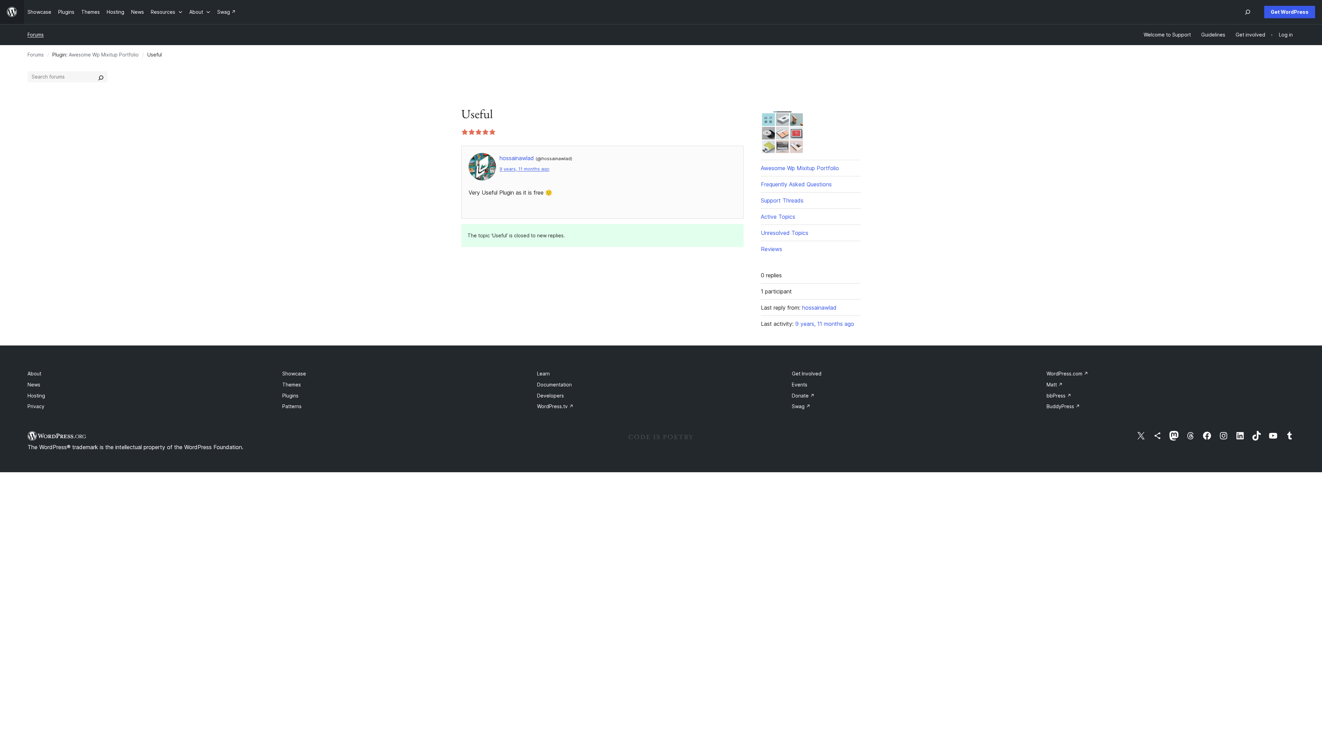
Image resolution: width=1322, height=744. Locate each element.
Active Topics (778, 216)
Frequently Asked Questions (796, 184)
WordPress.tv (555, 406)
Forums (36, 35)
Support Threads (782, 200)
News (34, 385)
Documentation (554, 385)
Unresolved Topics (784, 232)
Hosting (36, 396)
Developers (550, 396)
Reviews (771, 249)
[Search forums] (100, 76)
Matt (1055, 385)
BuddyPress (1063, 406)
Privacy (36, 406)
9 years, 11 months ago (524, 169)
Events (799, 385)
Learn (543, 373)
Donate (803, 396)
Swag (801, 406)
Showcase (294, 373)
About (34, 373)
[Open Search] (1247, 12)
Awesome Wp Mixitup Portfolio (104, 55)
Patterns (292, 406)
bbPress (1059, 396)
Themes (291, 385)
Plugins (290, 396)
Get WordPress (1290, 12)
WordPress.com (1067, 373)
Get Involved (806, 373)
